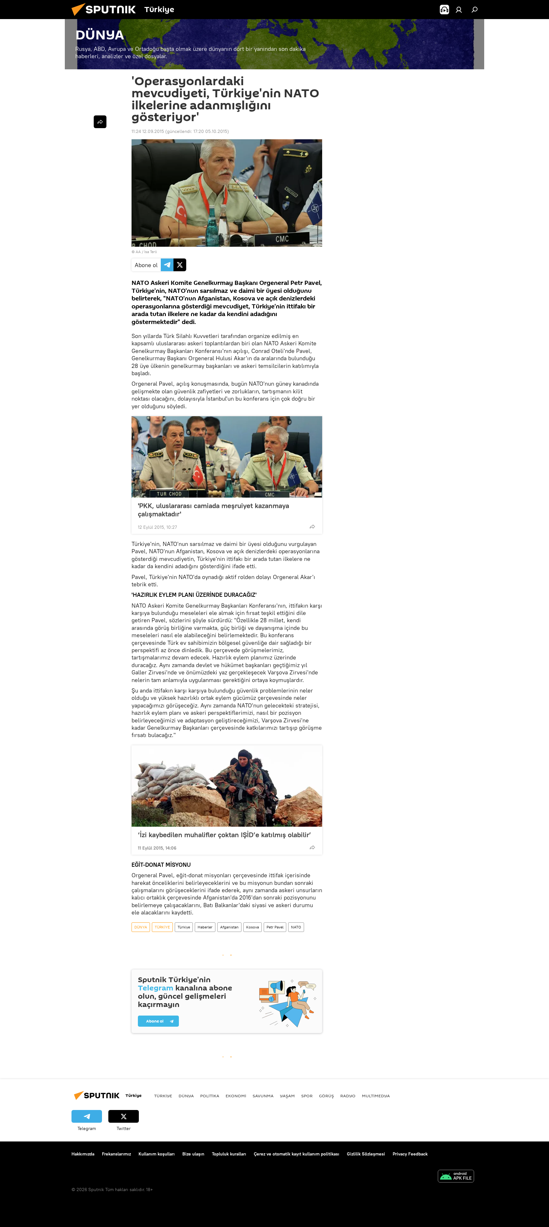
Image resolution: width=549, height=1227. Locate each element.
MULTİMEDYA (376, 1096)
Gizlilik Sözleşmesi (366, 1154)
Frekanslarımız (116, 1154)
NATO (296, 927)
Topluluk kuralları (229, 1154)
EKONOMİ (236, 1096)
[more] (312, 526)
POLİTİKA (209, 1096)
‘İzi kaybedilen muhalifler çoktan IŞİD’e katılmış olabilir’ (224, 835)
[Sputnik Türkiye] (106, 17)
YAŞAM (287, 1096)
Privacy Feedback (410, 1154)
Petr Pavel (275, 927)
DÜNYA (140, 927)
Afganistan (229, 927)
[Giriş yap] (458, 9)
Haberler (205, 927)
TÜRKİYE (162, 927)
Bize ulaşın (193, 1154)
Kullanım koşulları (157, 1154)
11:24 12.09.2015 (148, 131)
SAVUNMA (263, 1096)
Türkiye (184, 927)
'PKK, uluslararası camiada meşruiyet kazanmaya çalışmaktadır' (213, 509)
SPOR (307, 1096)
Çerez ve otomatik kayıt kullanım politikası (296, 1154)
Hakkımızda (82, 1154)
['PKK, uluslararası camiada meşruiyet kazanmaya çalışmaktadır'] (227, 457)
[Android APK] (456, 1177)
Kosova (252, 927)
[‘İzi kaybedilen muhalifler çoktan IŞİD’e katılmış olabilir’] (227, 786)
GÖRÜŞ (326, 1096)
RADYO (348, 1096)
